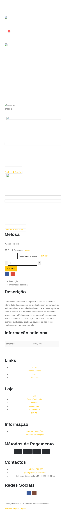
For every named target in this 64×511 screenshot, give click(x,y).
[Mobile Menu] (7, 6)
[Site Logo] (11, 20)
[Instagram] (34, 493)
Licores (27, 250)
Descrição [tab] (13, 281)
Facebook (7, 274)
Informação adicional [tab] (18, 285)
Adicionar (11, 268)
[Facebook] (29, 493)
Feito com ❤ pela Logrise (15, 508)
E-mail (13, 274)
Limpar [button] (44, 256)
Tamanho (9, 254)
